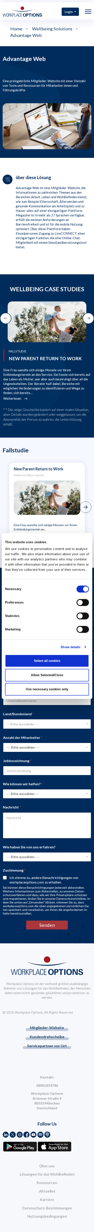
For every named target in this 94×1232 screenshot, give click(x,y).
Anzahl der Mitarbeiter (22, 737)
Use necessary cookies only (47, 689)
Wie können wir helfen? (23, 784)
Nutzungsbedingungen (47, 1216)
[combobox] (47, 724)
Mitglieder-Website (47, 1027)
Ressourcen (47, 1182)
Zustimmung (14, 870)
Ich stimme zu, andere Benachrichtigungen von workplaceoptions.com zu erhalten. (43, 879)
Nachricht (12, 807)
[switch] (83, 602)
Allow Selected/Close (47, 675)
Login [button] (68, 12)
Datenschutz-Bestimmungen (47, 1208)
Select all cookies (47, 661)
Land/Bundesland (18, 714)
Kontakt (47, 1077)
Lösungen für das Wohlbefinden (47, 1174)
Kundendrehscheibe (47, 1036)
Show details (70, 647)
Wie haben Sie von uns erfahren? (29, 847)
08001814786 (47, 1085)
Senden (47, 925)
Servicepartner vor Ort (47, 1046)
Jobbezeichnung (17, 761)
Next (85, 507)
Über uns (47, 1166)
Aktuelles (47, 1191)
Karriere (47, 1199)
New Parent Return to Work (38, 468)
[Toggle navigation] (88, 12)
